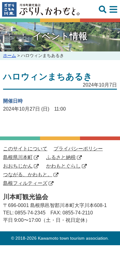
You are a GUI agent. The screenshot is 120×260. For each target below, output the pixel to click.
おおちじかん (18, 166)
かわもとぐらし (63, 166)
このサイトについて (25, 148)
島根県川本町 (18, 157)
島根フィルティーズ (25, 183)
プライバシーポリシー (78, 148)
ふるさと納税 (61, 157)
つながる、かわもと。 (27, 174)
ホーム (9, 55)
